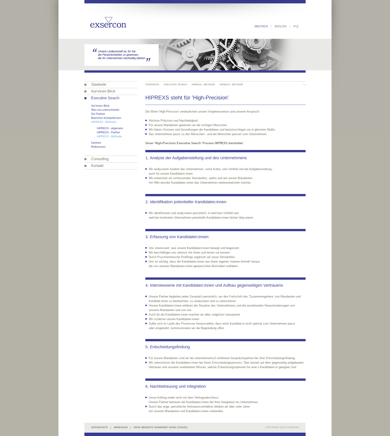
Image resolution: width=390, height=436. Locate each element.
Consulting (100, 159)
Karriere (96, 142)
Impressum (121, 427)
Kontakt (97, 166)
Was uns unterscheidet (105, 109)
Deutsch (261, 26)
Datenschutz (99, 427)
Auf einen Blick (103, 91)
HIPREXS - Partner (108, 132)
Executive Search (105, 98)
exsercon (292, 427)
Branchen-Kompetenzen (106, 118)
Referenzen (98, 146)
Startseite (98, 84)
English (281, 26)
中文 (296, 26)
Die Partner (98, 113)
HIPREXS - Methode (103, 122)
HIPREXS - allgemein (110, 128)
